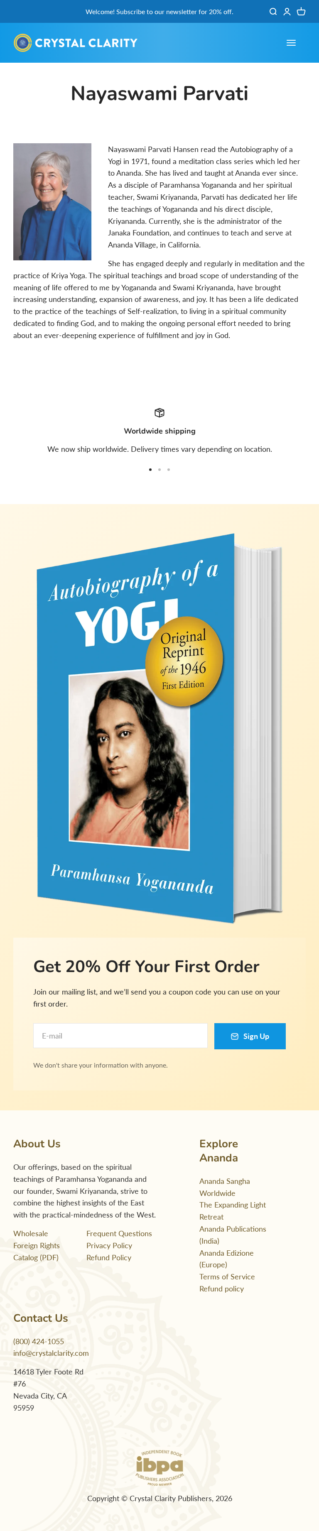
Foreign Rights (36, 1245)
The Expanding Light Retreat (232, 1210)
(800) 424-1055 (38, 1341)
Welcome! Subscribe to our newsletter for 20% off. (159, 11)
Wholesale (30, 1233)
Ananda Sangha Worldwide (224, 1187)
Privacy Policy (109, 1245)
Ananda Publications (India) (232, 1234)
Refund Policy (108, 1257)
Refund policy (221, 1288)
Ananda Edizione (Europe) (226, 1258)
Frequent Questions (119, 1233)
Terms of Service (227, 1276)
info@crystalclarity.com (51, 1352)
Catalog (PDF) (36, 1257)
